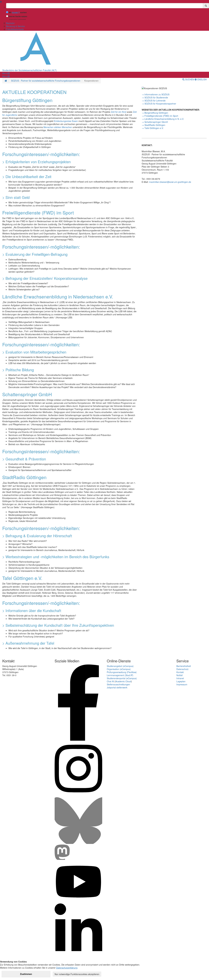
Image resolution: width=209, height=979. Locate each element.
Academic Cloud (123, 681)
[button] (6, 73)
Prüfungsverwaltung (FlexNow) (122, 672)
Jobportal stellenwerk (117, 687)
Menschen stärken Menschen (58, 127)
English (202, 79)
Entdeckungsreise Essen (66, 121)
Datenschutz (182, 669)
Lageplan (180, 681)
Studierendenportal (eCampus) (122, 678)
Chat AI (110, 681)
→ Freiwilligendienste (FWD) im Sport (160, 115)
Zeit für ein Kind (119, 111)
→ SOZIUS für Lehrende (154, 100)
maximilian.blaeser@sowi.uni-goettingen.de (170, 181)
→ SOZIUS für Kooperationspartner (159, 103)
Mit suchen (18, 12)
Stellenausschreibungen (118, 684)
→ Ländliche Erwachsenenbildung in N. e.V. (163, 118)
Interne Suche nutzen (18, 16)
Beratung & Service (15, 26)
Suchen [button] (190, 79)
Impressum (181, 684)
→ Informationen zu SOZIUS (155, 94)
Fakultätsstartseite (15, 29)
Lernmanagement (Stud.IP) (120, 675)
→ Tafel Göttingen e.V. (153, 128)
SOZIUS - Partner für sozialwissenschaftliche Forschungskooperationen (45, 80)
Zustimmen (26, 974)
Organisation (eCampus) (119, 669)
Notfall (179, 675)
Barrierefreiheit (183, 666)
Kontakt (180, 672)
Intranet (180, 678)
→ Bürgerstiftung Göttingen (155, 112)
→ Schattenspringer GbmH (155, 121)
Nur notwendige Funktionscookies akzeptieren (77, 974)
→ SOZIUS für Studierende (155, 97)
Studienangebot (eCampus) (120, 666)
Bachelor (10, 23)
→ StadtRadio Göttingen (153, 125)
